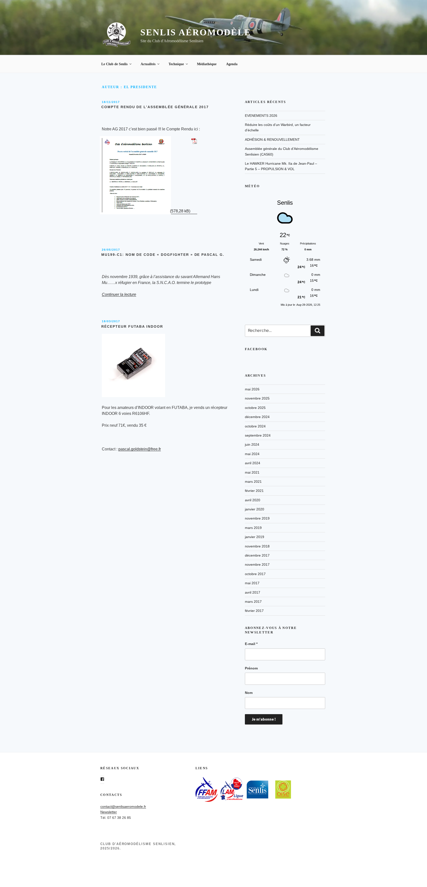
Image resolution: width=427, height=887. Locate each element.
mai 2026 (252, 389)
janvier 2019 (254, 537)
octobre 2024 (255, 426)
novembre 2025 (257, 398)
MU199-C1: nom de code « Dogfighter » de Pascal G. (162, 255)
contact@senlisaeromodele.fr (123, 806)
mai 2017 (252, 583)
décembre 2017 (257, 555)
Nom (249, 693)
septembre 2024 (258, 435)
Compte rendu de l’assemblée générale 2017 (155, 107)
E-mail (251, 644)
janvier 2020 (254, 509)
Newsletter (108, 812)
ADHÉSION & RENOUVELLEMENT (272, 139)
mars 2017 (253, 602)
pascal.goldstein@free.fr (139, 449)
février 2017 (254, 611)
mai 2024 (252, 454)
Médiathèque (206, 64)
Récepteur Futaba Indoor (132, 326)
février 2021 (254, 491)
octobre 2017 (255, 574)
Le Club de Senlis (114, 64)
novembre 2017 (257, 564)
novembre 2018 (257, 546)
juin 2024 (252, 444)
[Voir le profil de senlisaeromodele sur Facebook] (102, 779)
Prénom (251, 668)
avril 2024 (252, 463)
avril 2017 (252, 592)
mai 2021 (252, 472)
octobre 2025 (255, 408)
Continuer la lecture (119, 294)
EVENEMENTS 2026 (261, 116)
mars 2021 (253, 482)
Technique (176, 64)
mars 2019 (253, 528)
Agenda (231, 64)
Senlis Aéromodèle (195, 32)
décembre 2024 (257, 417)
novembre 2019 (257, 518)
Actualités (148, 64)
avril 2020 (252, 500)
